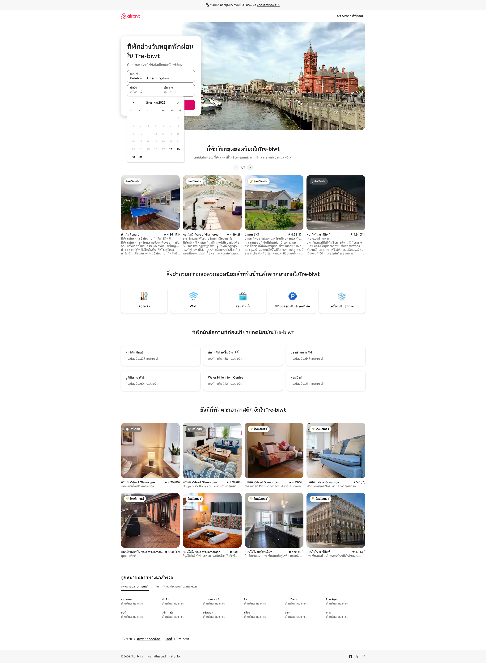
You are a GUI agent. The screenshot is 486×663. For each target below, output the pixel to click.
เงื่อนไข (175, 656)
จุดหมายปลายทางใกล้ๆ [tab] (135, 586)
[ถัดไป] (250, 167)
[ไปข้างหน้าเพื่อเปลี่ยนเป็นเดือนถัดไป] (178, 103)
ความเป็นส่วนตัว (157, 656)
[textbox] (144, 92)
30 (133, 157)
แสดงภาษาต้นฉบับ (268, 5)
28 (170, 149)
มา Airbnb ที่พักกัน (350, 16)
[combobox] (161, 78)
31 (140, 157)
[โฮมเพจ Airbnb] (130, 16)
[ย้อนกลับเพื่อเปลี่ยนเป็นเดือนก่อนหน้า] (134, 103)
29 (178, 149)
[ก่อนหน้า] (236, 167)
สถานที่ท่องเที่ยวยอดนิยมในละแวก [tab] (176, 586)
